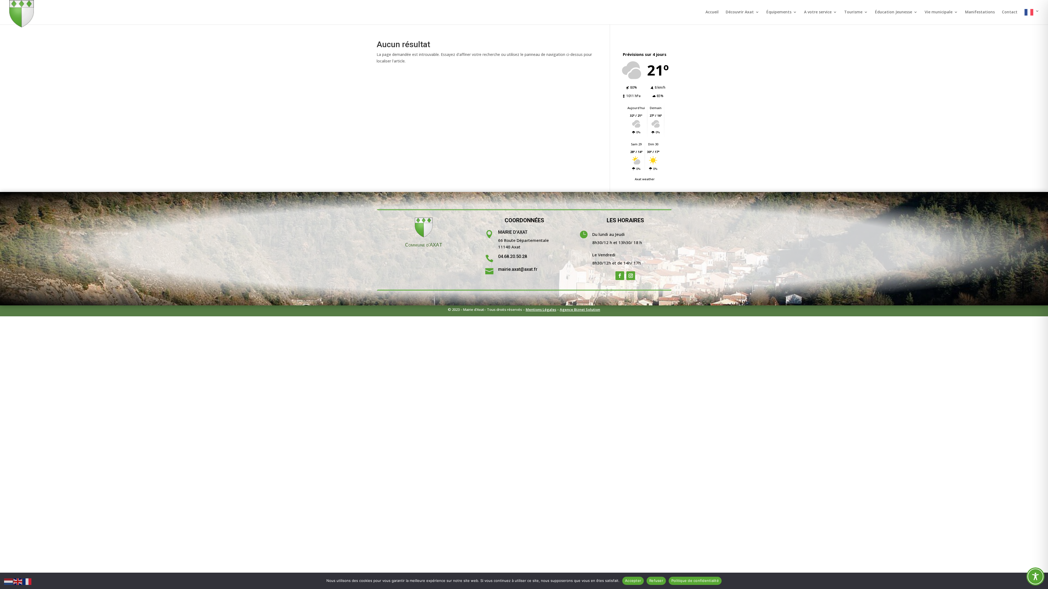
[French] (1032, 17)
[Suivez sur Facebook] (619, 275)
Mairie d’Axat (513, 232)
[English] (18, 581)
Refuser (656, 580)
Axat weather (645, 179)
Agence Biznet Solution (580, 309)
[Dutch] (8, 581)
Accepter (633, 580)
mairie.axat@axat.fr (517, 269)
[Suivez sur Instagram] (630, 275)
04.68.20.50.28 (512, 256)
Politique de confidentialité (695, 580)
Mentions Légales (541, 309)
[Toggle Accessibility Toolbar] (1035, 576)
